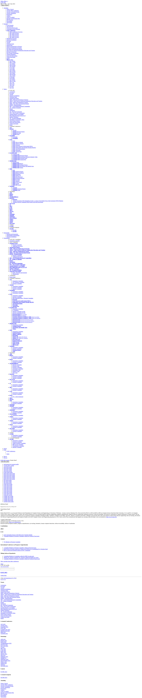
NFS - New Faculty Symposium (17, 113)
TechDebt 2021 (4, 633)
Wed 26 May (12, 74)
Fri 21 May (12, 67)
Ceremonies (12, 91)
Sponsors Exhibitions (11, 40)
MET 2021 (3, 648)
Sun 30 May (12, 79)
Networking (9, 22)
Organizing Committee (17, 281)
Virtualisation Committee (18, 446)
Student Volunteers (13, 117)
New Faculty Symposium (12, 53)
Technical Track (10, 43)
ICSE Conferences (11, 451)
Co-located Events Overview (13, 29)
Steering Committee (17, 289)
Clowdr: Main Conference (13, 10)
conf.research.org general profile (11, 464)
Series (8, 454)
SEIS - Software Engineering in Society (18, 102)
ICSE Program (10, 25)
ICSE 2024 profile (8, 491)
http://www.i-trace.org (111, 517)
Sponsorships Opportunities (13, 235)
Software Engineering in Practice (14, 46)
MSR (13, 170)
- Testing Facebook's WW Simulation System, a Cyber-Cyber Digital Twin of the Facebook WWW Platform (37, 200)
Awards (8, 42)
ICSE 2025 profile (8, 492)
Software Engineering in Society (14, 47)
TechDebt (14, 187)
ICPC (13, 141)
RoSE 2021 (3, 651)
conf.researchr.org (7, 578)
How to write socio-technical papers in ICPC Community (17, 550)
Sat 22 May (12, 69)
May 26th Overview (14, 34)
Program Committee (17, 244)
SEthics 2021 (4, 662)
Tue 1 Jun (11, 82)
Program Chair (15, 366)
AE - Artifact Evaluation (15, 107)
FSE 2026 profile (8, 483)
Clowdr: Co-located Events (13, 12)
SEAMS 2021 (4, 677)
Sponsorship (6, 232)
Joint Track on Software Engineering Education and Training (21, 50)
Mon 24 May (12, 71)
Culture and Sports (11, 57)
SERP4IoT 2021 (4, 659)
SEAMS (14, 230)
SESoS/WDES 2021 (5, 660)
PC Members (15, 310)
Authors (8, 16)
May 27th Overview (14, 36)
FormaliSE (14, 137)
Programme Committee (17, 293)
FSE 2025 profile (8, 481)
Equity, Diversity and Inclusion (19, 272)
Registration (9, 14)
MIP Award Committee (17, 444)
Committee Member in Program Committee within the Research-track (20, 547)
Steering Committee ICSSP (18, 311)
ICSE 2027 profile (8, 495)
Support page (3, 579)
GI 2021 (3, 647)
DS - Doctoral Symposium (15, 111)
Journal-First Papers (14, 98)
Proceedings (9, 21)
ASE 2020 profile (8, 468)
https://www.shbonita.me (15, 522)
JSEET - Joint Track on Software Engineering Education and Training (25, 101)
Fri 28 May (12, 77)
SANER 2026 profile (9, 501)
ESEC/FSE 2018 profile (9, 473)
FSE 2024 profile (8, 480)
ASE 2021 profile (8, 469)
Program (6, 24)
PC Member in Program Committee (12, 542)
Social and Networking (12, 55)
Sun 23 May (12, 70)
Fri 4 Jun (11, 86)
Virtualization (15, 274)
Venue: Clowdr (10, 9)
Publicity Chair (15, 371)
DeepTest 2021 (4, 644)
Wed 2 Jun (11, 83)
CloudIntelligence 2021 (6, 643)
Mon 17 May (12, 62)
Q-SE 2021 (3, 650)
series (8, 460)
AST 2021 (3, 624)
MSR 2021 (3, 632)
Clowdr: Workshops (11, 13)
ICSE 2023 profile (8, 489)
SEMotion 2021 (4, 656)
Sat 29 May (12, 78)
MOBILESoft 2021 (5, 631)
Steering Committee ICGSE (18, 313)
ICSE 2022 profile (8, 488)
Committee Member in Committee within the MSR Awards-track (19, 556)
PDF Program (10, 20)
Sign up (5, 457)
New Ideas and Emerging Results (14, 49)
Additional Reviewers (17, 246)
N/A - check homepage (17, 396)
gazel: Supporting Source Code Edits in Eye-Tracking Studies (18, 534)
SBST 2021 (3, 652)
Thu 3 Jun (11, 85)
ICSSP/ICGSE (15, 154)
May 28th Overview (14, 37)
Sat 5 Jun (11, 87)
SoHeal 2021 (4, 663)
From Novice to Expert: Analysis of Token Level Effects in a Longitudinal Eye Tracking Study (26, 549)
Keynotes (9, 41)
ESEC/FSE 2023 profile (9, 479)
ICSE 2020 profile (8, 487)
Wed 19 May (12, 65)
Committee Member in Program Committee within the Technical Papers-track (22, 558)
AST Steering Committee (18, 282)
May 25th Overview (14, 33)
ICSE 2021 (3, 460)
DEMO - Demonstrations (15, 105)
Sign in (5, 456)
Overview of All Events (12, 28)
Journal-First (9, 45)
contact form (3, 575)
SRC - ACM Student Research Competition (19, 106)
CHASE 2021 (4, 625)
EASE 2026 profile (8, 472)
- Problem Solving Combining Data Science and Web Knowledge (27, 202)
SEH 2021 (3, 655)
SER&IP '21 (3, 658)
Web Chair (14, 372)
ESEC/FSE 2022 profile (9, 477)
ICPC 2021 (3, 628)
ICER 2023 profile (8, 484)
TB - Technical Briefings (15, 118)
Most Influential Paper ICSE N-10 (17, 115)
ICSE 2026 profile (8, 493)
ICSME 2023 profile (8, 496)
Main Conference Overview (16, 32)
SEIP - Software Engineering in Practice (18, 99)
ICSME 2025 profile (8, 499)
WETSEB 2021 (4, 666)
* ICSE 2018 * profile (9, 465)
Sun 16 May (12, 61)
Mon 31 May (12, 81)
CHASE (14, 130)
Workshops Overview (12, 38)
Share (2, 564)
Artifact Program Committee (19, 443)
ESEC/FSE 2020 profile (9, 475)
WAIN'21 (3, 664)
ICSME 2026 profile (8, 500)
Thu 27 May (12, 75)
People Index (12, 277)
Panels (8, 58)
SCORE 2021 (4, 671)
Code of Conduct (11, 17)
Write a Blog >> (4, 1)
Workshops (12, 110)
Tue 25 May (12, 73)
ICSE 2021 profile (5, 461)
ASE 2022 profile (8, 471)
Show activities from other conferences (10, 561)
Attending (6, 8)
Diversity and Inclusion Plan (13, 18)
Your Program (10, 26)
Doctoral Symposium (11, 51)
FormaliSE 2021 (4, 627)
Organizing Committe (14, 240)
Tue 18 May (12, 63)
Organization (7, 238)
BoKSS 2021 (4, 640)
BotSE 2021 (3, 642)
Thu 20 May (12, 66)
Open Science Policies (14, 121)
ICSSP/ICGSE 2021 (5, 629)
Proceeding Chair (16, 370)
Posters (11, 109)
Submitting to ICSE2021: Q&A (16, 119)
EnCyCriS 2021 (4, 646)
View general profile (5, 566)
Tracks (5, 89)
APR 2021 (3, 639)
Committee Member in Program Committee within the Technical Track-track (21, 536)
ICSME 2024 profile (8, 497)
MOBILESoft (15, 162)
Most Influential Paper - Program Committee (22, 298)
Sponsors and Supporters (12, 234)
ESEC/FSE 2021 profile (9, 476)
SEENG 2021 (4, 654)
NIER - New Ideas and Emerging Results (19, 103)
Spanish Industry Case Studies (16, 114)
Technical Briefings (11, 54)
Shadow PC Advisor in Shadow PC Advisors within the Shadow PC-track (21, 557)
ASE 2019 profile (8, 467)
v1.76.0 (14, 578)
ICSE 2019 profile (8, 485)
